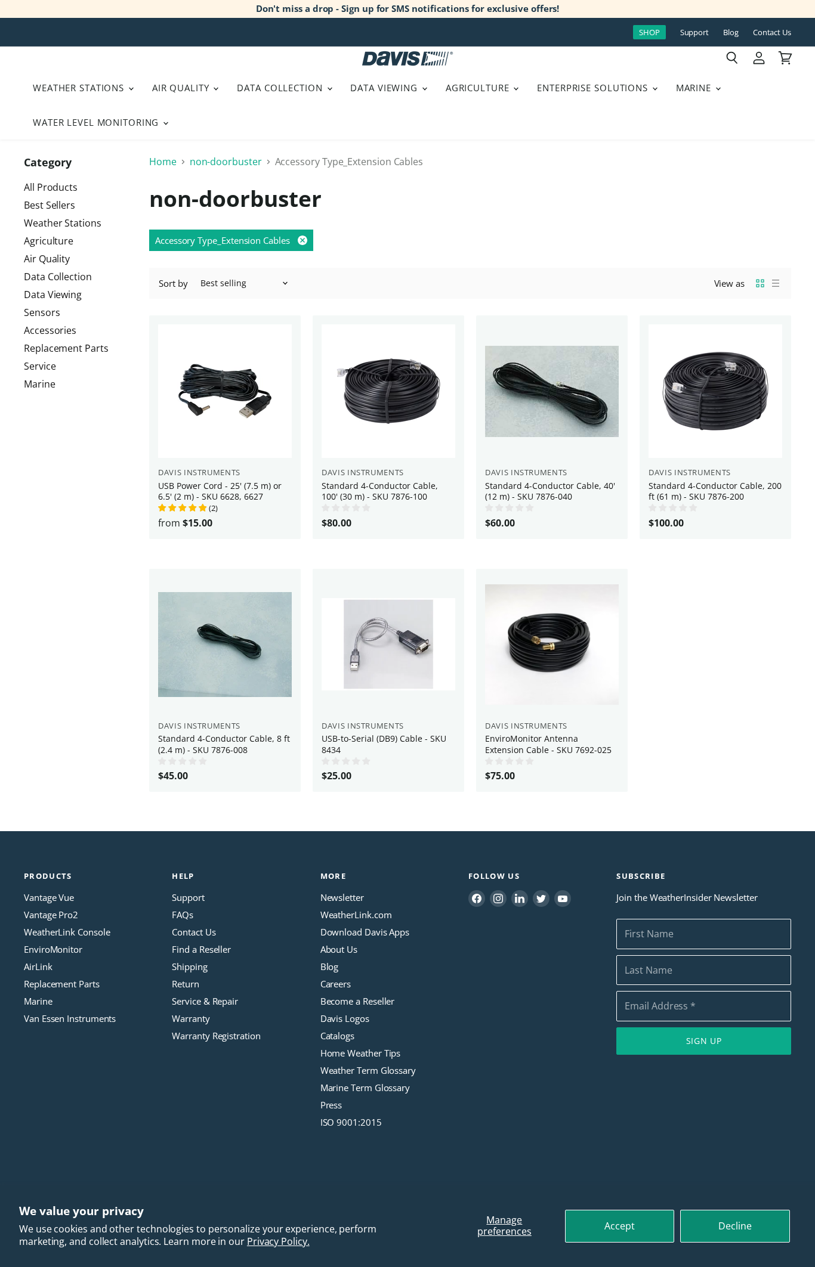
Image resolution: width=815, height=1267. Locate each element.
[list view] (776, 283)
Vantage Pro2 (51, 915)
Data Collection (281, 88)
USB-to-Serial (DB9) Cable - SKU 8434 (384, 744)
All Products (51, 187)
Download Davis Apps (364, 932)
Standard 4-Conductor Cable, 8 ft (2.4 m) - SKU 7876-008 (224, 744)
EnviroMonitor (53, 949)
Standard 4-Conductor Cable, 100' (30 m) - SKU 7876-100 (380, 491)
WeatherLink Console (67, 932)
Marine (695, 88)
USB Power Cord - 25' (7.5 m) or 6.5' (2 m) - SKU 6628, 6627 (220, 491)
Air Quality (182, 88)
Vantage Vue (49, 897)
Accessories (50, 330)
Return (185, 984)
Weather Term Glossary (368, 1070)
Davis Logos (344, 1018)
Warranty (190, 1018)
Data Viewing (385, 88)
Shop (649, 32)
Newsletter (342, 897)
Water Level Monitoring (97, 122)
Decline (735, 1225)
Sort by (173, 283)
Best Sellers (49, 205)
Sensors (42, 312)
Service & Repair (205, 1001)
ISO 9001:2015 (351, 1122)
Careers (335, 984)
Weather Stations (80, 88)
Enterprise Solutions (594, 88)
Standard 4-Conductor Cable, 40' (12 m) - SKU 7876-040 (550, 491)
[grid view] (760, 283)
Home (163, 161)
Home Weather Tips (360, 1053)
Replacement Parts (66, 348)
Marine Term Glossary (365, 1087)
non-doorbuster (226, 161)
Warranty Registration (216, 1036)
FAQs (182, 915)
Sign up (704, 1040)
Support (694, 32)
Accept (619, 1225)
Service (39, 366)
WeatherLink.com (356, 915)
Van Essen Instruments (70, 1018)
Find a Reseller (201, 949)
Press (331, 1105)
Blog (731, 32)
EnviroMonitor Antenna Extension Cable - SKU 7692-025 (548, 744)
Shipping (189, 966)
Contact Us (772, 32)
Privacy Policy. (278, 1241)
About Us (338, 949)
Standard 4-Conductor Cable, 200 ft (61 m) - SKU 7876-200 (715, 491)
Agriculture (479, 88)
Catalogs (337, 1036)
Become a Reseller (357, 1001)
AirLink (38, 966)
